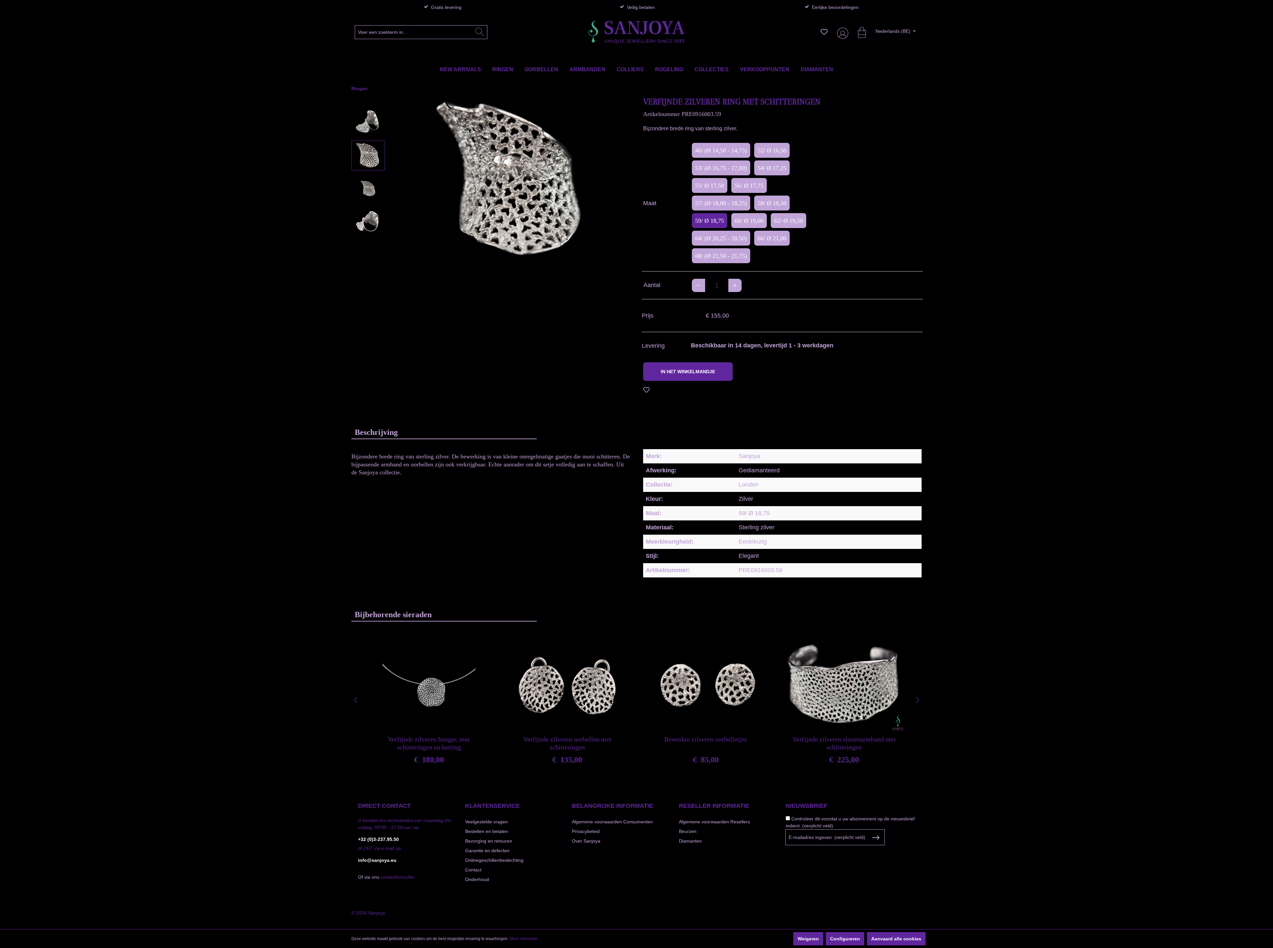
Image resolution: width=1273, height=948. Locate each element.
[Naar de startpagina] (636, 32)
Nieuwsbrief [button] (806, 805)
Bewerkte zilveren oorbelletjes (705, 739)
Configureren (845, 938)
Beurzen (688, 831)
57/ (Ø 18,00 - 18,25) (721, 203)
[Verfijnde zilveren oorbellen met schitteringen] (567, 685)
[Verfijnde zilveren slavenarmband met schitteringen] (844, 685)
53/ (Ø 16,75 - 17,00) (721, 168)
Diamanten (690, 841)
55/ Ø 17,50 (709, 185)
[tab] (444, 432)
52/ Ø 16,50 (772, 150)
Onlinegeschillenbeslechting (494, 860)
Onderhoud (477, 879)
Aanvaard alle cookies (896, 938)
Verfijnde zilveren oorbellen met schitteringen (567, 743)
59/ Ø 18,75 (709, 220)
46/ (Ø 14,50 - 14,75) (721, 150)
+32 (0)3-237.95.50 (378, 839)
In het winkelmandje (688, 371)
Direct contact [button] (384, 805)
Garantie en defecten (487, 850)
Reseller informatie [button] (714, 805)
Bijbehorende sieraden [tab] (393, 614)
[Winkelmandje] (858, 32)
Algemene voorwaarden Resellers (714, 821)
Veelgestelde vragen (486, 821)
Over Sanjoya (586, 841)
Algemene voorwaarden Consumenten (612, 821)
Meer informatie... (525, 938)
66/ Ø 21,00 (772, 238)
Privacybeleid (586, 831)
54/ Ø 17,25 (772, 168)
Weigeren (808, 938)
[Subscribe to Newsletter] (876, 838)
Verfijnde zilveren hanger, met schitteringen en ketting (429, 743)
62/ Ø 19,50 (788, 220)
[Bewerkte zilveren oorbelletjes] (705, 685)
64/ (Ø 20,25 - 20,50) (721, 238)
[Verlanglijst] (824, 32)
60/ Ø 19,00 (749, 220)
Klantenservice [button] (492, 805)
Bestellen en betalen (486, 831)
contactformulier (397, 877)
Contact (473, 869)
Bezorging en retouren (488, 841)
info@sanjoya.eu (377, 860)
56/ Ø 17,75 (749, 185)
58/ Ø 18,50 (772, 203)
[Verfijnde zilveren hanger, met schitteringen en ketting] (429, 685)
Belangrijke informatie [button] (612, 805)
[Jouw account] (841, 32)
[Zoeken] (479, 32)
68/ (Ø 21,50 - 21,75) (721, 256)
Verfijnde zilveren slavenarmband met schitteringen (844, 743)
